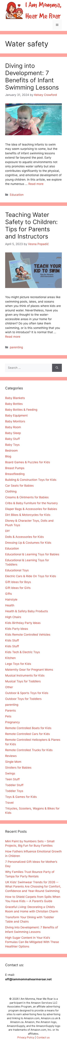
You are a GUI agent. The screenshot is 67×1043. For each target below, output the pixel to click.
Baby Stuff (12, 439)
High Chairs (13, 617)
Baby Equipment (16, 415)
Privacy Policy (25, 1037)
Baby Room (13, 427)
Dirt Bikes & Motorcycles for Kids (27, 515)
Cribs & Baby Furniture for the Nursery (31, 503)
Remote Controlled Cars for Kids (27, 734)
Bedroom (11, 450)
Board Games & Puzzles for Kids (27, 462)
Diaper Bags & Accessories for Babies (31, 509)
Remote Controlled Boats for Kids (28, 728)
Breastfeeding (15, 474)
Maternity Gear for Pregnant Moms (29, 669)
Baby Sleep (13, 433)
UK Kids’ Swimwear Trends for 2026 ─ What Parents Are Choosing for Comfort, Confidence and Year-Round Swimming (33, 886)
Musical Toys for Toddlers (23, 681)
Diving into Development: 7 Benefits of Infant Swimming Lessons (32, 76)
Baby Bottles (14, 404)
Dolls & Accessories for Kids (24, 537)
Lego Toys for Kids (18, 663)
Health (9, 605)
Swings (10, 773)
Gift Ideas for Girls (18, 588)
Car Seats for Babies (19, 485)
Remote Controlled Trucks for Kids (29, 750)
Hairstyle (11, 599)
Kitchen (10, 658)
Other (9, 687)
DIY (7, 531)
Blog (8, 456)
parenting (16, 347)
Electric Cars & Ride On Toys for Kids (30, 576)
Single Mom (13, 761)
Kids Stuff (12, 640)
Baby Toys (12, 444)
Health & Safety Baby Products (26, 611)
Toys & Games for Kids (21, 796)
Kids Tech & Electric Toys (22, 652)
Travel (9, 802)
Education (17, 194)
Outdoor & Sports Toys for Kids (26, 693)
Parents (10, 710)
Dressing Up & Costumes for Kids (28, 542)
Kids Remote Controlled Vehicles (27, 634)
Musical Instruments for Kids (24, 675)
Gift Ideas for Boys (18, 582)
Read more (35, 184)
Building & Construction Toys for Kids (30, 479)
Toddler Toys (14, 791)
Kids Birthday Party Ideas (23, 623)
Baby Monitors (15, 421)
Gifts (8, 593)
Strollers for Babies (18, 767)
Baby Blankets (15, 398)
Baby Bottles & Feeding (21, 409)
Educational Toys (17, 570)
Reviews (11, 756)
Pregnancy (12, 722)
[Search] (57, 368)
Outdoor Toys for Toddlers (23, 699)
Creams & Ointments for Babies (27, 497)
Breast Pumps (14, 468)
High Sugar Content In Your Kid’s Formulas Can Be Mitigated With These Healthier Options (32, 942)
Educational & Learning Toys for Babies (32, 554)
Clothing (10, 491)
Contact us (43, 1037)
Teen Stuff (12, 779)
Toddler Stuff (14, 785)
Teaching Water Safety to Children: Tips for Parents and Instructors (31, 225)
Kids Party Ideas (16, 628)
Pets (8, 716)
